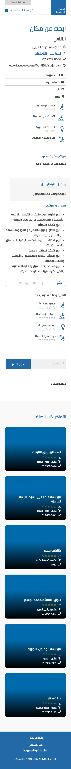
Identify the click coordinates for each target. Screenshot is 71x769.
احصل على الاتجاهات (48, 53)
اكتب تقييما (53, 74)
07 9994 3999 (49, 663)
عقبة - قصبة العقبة (46, 560)
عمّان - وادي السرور (47, 461)
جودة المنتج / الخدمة (46, 336)
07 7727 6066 (51, 59)
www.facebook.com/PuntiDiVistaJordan (34, 65)
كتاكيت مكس (52, 550)
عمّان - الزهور (50, 658)
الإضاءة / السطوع (48, 325)
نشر (58, 89)
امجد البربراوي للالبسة (46, 452)
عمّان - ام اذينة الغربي (46, 47)
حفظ (57, 96)
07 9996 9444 (49, 466)
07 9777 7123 (49, 712)
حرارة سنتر (54, 698)
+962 (54, 564)
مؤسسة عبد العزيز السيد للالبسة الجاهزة (40, 499)
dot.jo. (35, 759)
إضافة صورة (53, 82)
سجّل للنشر (18, 364)
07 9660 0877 (49, 515)
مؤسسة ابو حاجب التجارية (44, 649)
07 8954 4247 (49, 613)
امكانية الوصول (48, 304)
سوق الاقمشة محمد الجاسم (42, 600)
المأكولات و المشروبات (35, 750)
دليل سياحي (36, 745)
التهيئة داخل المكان (46, 314)
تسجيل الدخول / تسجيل (20, 10)
